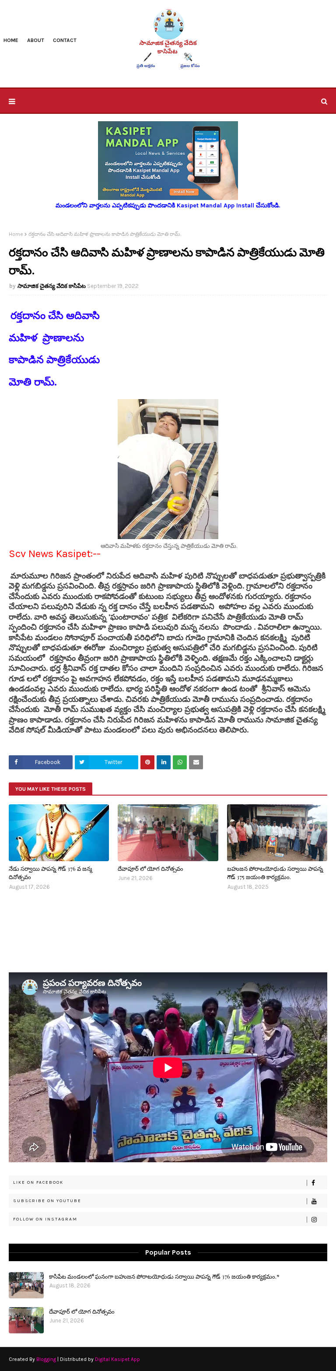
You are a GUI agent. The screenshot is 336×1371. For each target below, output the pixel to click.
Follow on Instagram (45, 1219)
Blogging (46, 1359)
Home (16, 234)
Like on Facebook (38, 1182)
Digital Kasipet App (117, 1359)
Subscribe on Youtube (47, 1200)
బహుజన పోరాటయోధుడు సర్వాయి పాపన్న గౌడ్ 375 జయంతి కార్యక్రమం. (275, 873)
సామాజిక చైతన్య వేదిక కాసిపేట (52, 286)
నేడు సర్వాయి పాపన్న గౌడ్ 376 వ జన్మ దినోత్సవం (50, 873)
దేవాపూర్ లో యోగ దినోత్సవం (150, 868)
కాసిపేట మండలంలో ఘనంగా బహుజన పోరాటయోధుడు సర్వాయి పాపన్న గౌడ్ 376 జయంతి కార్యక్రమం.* (164, 1276)
